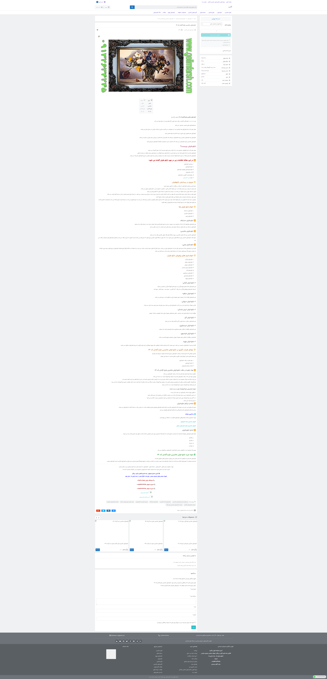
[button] (98, 36)
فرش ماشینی (159, 650)
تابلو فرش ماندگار (154, 502)
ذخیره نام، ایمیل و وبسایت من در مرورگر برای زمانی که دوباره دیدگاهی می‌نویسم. (175, 622)
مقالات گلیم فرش (158, 667)
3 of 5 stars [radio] (191, 592)
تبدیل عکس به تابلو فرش (142, 502)
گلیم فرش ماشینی (158, 664)
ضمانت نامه (194, 659)
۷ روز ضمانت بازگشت (192, 656)
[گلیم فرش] (230, 7)
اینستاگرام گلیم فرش (144, 497)
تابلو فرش (189, 18)
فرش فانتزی (159, 661)
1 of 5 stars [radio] (195, 592)
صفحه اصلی (228, 2)
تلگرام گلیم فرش (144, 493)
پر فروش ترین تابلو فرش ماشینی (180, 502)
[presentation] (96, 517)
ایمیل (194, 615)
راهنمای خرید (194, 664)
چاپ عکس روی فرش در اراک (127, 502)
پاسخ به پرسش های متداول (190, 661)
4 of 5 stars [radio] (189, 592)
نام (195, 607)
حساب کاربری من (193, 667)
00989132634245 (164, 635)
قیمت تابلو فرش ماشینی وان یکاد (174, 505)
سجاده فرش (159, 653)
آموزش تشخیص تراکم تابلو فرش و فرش (186, 426)
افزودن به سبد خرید (215, 35)
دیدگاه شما (193, 596)
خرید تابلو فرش (186, 178)
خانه (195, 18)
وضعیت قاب (228, 25)
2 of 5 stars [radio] (193, 592)
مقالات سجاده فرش (157, 669)
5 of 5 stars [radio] (187, 592)
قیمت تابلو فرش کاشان (189, 505)
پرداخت (195, 650)
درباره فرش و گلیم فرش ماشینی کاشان (216, 2)
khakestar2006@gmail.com (118, 635)
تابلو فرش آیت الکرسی (165, 502)
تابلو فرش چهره (158, 656)
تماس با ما (204, 2)
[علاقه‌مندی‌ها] (97, 29)
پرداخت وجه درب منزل (192, 653)
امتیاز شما (193, 589)
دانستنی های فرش (158, 672)
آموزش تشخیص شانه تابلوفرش (188, 422)
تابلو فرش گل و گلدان (180, 18)
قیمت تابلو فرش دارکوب (112, 502)
